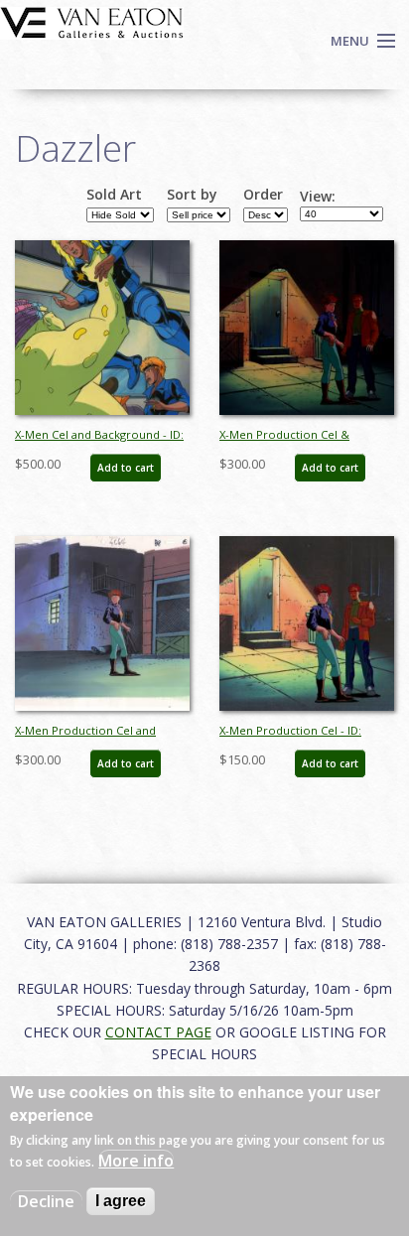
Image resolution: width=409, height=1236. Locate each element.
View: (318, 197)
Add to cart (125, 468)
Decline (46, 1201)
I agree (120, 1200)
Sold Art (114, 195)
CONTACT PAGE (158, 1032)
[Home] (92, 21)
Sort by (192, 195)
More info (136, 1160)
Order (263, 195)
